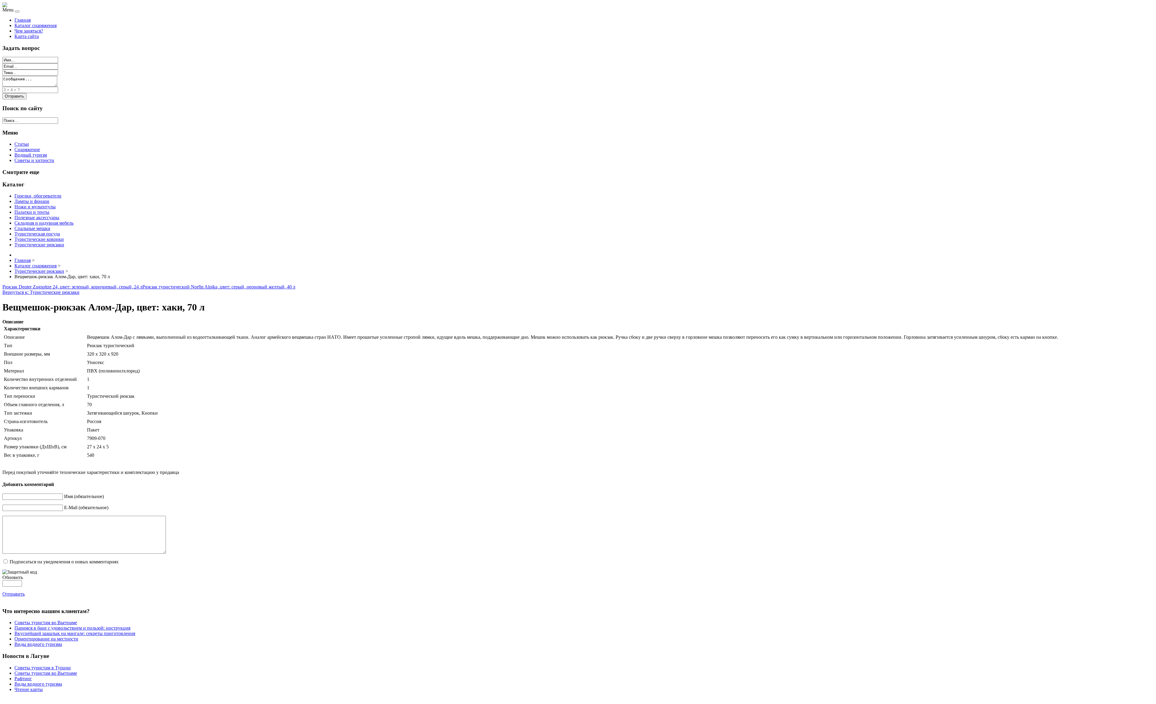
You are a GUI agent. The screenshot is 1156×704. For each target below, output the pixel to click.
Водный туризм (30, 154)
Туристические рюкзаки (39, 244)
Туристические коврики (39, 239)
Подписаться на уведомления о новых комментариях (64, 561)
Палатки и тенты (31, 212)
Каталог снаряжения (35, 25)
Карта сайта (26, 36)
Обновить (12, 577)
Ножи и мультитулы (35, 206)
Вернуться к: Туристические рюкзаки (40, 292)
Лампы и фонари (31, 201)
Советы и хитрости (34, 160)
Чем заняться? (28, 30)
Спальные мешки (32, 228)
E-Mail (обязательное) (86, 507)
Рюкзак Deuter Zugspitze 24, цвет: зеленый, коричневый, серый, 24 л (72, 286)
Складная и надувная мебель (43, 223)
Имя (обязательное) (84, 496)
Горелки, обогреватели (37, 195)
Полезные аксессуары (36, 217)
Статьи (21, 144)
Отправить (13, 594)
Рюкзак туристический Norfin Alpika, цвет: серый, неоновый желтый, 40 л (218, 286)
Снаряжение (27, 149)
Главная (22, 20)
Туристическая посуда (37, 233)
